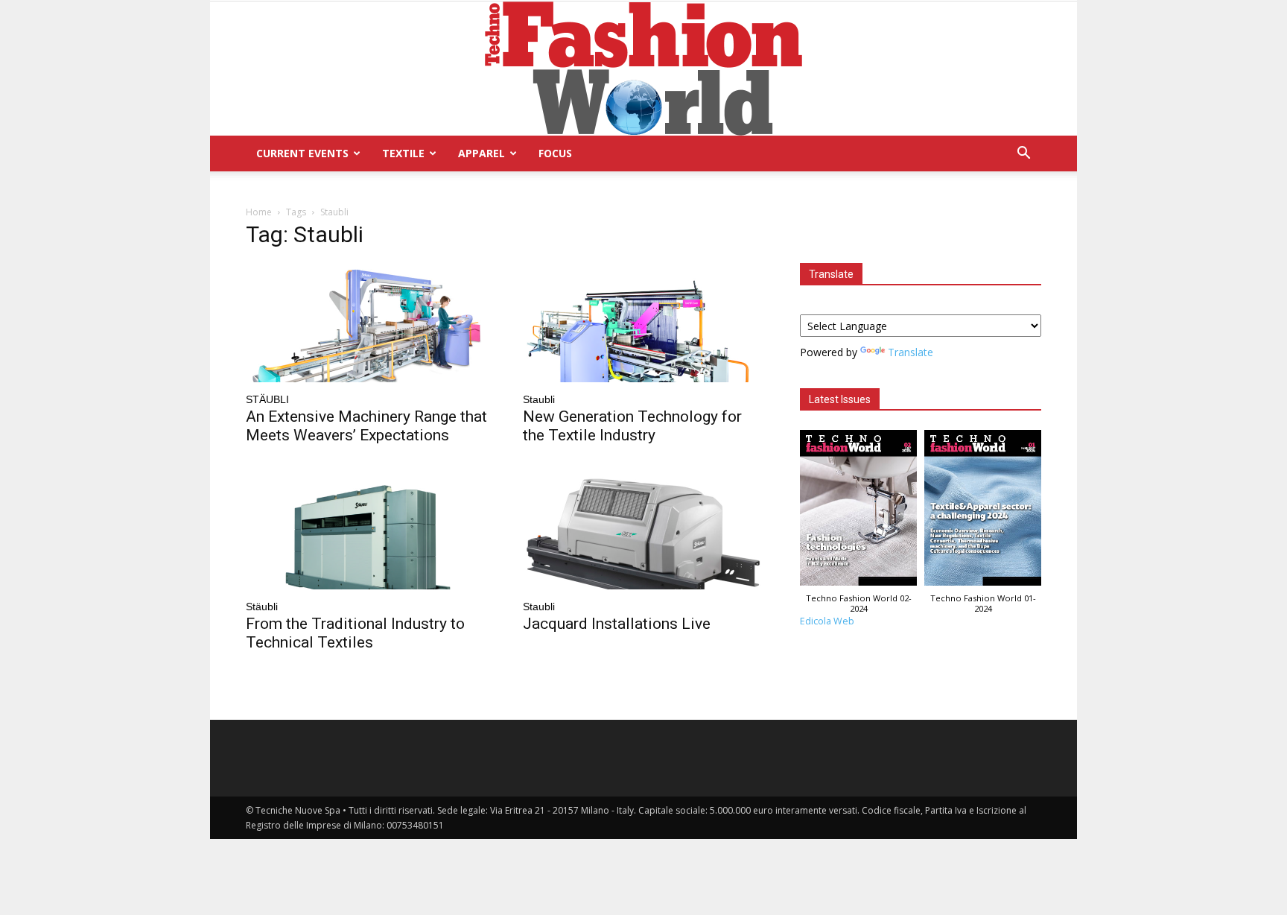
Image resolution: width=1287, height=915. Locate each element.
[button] (1023, 155)
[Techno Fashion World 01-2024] (982, 511)
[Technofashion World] (643, 68)
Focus (555, 153)
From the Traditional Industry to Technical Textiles (355, 633)
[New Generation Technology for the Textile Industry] (643, 322)
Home (259, 212)
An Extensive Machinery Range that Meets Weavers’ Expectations (366, 426)
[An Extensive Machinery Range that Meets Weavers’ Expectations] (366, 322)
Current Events (302, 153)
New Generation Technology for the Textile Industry (632, 426)
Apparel (481, 153)
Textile (403, 153)
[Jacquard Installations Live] (643, 529)
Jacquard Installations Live (617, 624)
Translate (910, 352)
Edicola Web (827, 621)
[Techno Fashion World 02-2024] (858, 511)
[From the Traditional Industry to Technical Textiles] (366, 529)
